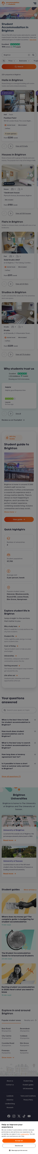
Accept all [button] (19, 1140)
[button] (19, 1150)
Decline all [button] (19, 1145)
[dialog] (19, 1137)
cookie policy (24, 1134)
